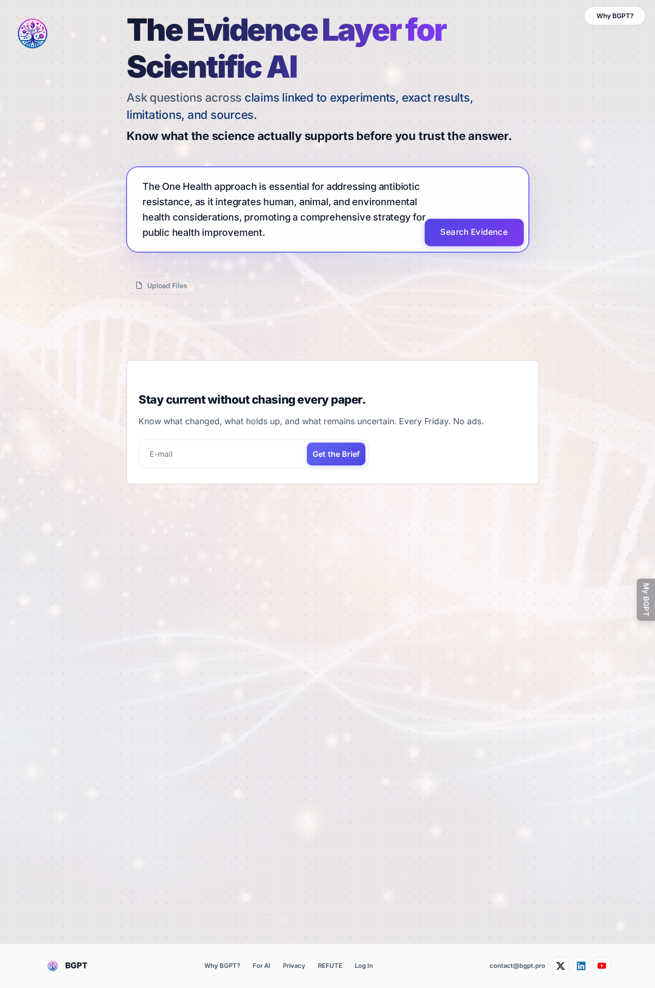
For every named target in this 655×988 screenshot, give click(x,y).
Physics (149, 794)
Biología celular (161, 720)
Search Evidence (474, 232)
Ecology (149, 868)
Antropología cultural (169, 893)
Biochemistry (157, 843)
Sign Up (157, 643)
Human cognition (163, 918)
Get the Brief (336, 538)
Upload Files (167, 285)
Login (154, 667)
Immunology (155, 819)
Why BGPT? (615, 16)
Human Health (158, 745)
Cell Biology (155, 942)
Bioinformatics (159, 769)
